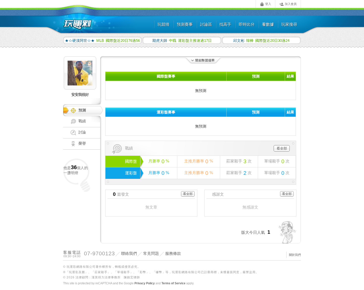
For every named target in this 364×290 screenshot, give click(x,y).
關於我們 (295, 255)
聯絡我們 (129, 253)
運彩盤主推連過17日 (182, 40)
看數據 (268, 24)
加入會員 (288, 4)
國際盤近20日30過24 (261, 40)
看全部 (282, 148)
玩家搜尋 (289, 24)
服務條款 (173, 253)
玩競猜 (163, 24)
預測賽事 (185, 24)
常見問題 (151, 253)
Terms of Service (173, 283)
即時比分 (247, 24)
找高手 (225, 24)
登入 (265, 4)
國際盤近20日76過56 (102, 40)
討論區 (206, 24)
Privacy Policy (144, 283)
